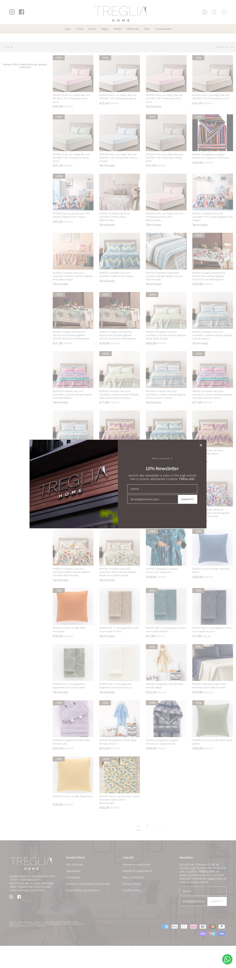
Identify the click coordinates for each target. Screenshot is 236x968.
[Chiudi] (201, 445)
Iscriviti (187, 499)
